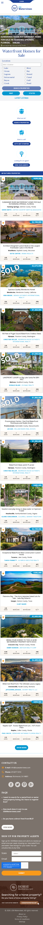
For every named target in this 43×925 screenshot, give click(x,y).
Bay (28, 71)
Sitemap (22, 921)
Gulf (28, 80)
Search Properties (22, 88)
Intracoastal (9, 77)
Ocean (6, 71)
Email (4, 858)
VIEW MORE (7, 827)
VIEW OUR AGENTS (21, 165)
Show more (22, 748)
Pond (29, 83)
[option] (21, 31)
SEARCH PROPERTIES (21, 123)
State (4, 853)
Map (11, 93)
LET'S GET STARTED (21, 144)
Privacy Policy (22, 916)
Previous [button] (3, 30)
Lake (6, 68)
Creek (6, 83)
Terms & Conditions (22, 919)
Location (6, 61)
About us (22, 914)
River (29, 68)
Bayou (6, 80)
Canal (29, 77)
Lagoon (7, 74)
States (32, 93)
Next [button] (40, 30)
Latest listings (21, 98)
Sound (29, 74)
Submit (21, 873)
